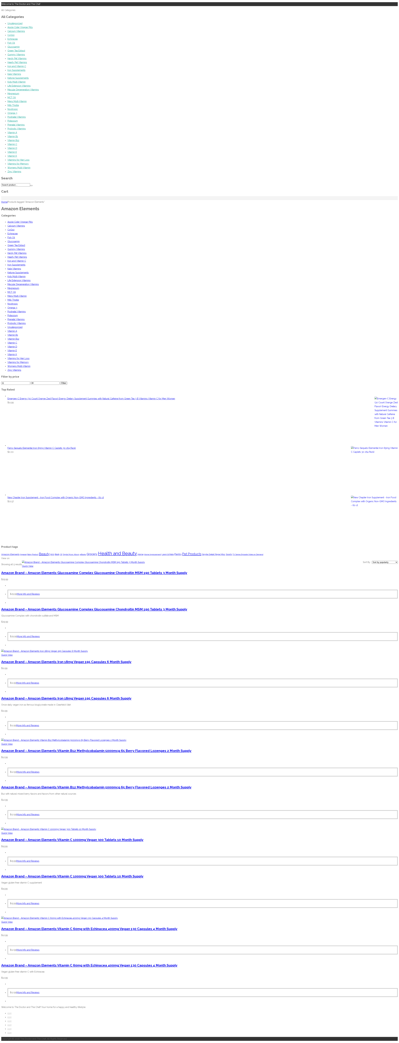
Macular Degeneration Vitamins (23, 89)
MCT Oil (11, 97)
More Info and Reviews (28, 594)
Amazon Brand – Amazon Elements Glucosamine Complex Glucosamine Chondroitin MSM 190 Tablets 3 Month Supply (94, 573)
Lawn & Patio (168, 554)
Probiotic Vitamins (16, 128)
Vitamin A (12, 132)
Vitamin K (12, 156)
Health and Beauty (117, 553)
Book (57, 554)
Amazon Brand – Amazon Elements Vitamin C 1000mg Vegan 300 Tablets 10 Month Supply (72, 840)
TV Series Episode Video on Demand (248, 554)
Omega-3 (12, 113)
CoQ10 (10, 35)
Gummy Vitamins (16, 54)
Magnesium (13, 93)
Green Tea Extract (16, 50)
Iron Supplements (16, 70)
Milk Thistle (13, 105)
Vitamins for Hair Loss (18, 160)
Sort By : (367, 562)
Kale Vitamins (14, 74)
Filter (63, 383)
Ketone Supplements (18, 78)
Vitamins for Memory (18, 164)
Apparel (23, 554)
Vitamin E (12, 152)
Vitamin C (12, 144)
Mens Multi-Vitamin (17, 101)
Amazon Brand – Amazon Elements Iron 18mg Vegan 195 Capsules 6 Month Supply (66, 662)
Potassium (12, 121)
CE (61, 554)
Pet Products (191, 554)
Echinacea (12, 39)
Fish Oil (11, 43)
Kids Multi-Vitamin (16, 82)
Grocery (92, 554)
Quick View (27, 566)
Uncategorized (14, 23)
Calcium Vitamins (16, 31)
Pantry (178, 554)
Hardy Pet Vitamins (16, 58)
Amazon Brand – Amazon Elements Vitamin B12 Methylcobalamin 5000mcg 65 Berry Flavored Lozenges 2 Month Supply (96, 751)
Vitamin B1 (12, 136)
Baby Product (32, 554)
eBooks (83, 554)
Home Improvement (152, 554)
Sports (229, 554)
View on (5, 558)
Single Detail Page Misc (213, 554)
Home (4, 202)
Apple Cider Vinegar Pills (20, 27)
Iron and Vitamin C (16, 66)
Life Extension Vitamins (19, 86)
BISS (52, 554)
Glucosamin (13, 47)
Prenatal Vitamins (16, 125)
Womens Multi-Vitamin (18, 167)
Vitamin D (12, 148)
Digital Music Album (71, 554)
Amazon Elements (10, 554)
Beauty (44, 554)
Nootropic (12, 109)
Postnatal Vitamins (16, 117)
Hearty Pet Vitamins (17, 62)
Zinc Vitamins (14, 171)
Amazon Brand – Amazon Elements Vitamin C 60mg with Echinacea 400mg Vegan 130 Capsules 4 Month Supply (89, 929)
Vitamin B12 (13, 140)
